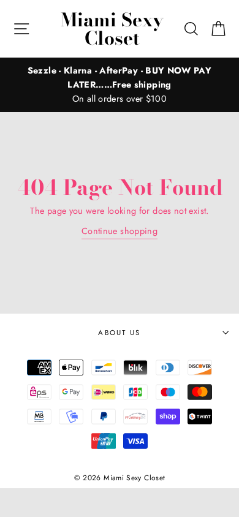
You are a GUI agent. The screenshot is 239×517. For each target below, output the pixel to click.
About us (119, 333)
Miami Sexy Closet (112, 28)
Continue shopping (119, 231)
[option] (119, 85)
